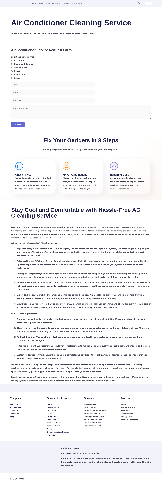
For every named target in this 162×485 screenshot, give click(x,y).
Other (17, 78)
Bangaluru (51, 429)
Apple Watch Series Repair (95, 410)
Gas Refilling (20, 67)
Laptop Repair (90, 407)
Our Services (52, 3)
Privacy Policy (127, 417)
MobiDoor (140, 458)
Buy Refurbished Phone (94, 426)
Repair (17, 71)
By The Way (37, 3)
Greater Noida (53, 407)
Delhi (49, 413)
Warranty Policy (128, 407)
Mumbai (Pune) (53, 426)
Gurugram (51, 417)
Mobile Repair (90, 404)
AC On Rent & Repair (93, 420)
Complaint (14, 413)
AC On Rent (20, 60)
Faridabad (51, 420)
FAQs (123, 404)
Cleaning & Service (23, 64)
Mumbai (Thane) (54, 423)
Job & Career (15, 407)
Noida (49, 404)
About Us (14, 404)
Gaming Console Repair (94, 417)
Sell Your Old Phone (92, 423)
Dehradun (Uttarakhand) (58, 432)
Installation (19, 74)
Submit (18, 125)
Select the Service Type (23, 57)
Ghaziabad (51, 410)
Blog (66, 3)
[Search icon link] (139, 3)
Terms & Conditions (129, 420)
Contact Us (77, 3)
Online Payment (128, 413)
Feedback (125, 410)
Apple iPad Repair (92, 413)
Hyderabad (52, 435)
